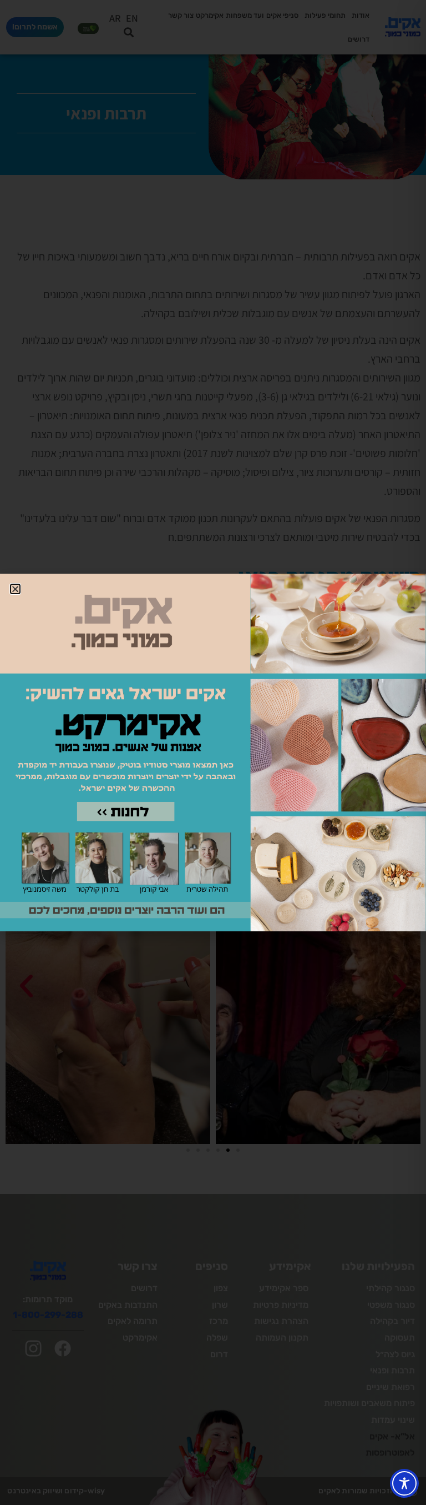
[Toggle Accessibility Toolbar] (404, 1483)
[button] (15, 589)
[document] (213, 752)
